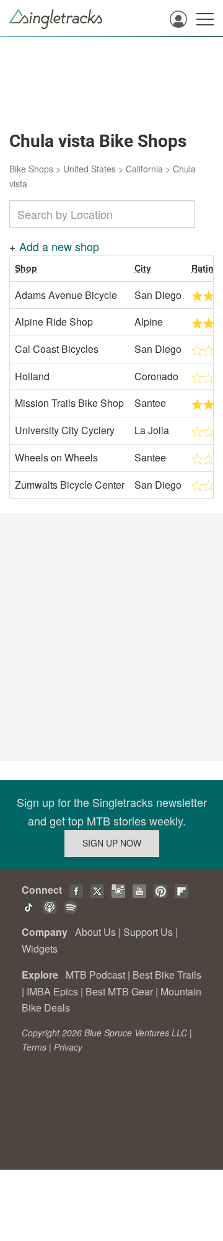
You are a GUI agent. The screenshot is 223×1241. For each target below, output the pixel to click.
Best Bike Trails (167, 974)
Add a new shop (59, 246)
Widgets (40, 948)
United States (89, 168)
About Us (95, 932)
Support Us (148, 932)
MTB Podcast (95, 974)
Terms (34, 1047)
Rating (205, 268)
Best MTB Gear (119, 991)
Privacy (68, 1047)
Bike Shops (31, 168)
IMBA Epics (52, 991)
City (142, 268)
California (144, 168)
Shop (26, 268)
